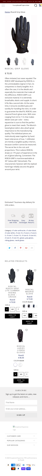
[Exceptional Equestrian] (21, 5)
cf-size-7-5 (17, 235)
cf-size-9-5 (15, 238)
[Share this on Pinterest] (20, 247)
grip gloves (29, 238)
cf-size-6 (26, 233)
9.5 (25, 314)
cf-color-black (31, 230)
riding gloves (9, 240)
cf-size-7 (10, 235)
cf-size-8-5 (32, 235)
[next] (35, 34)
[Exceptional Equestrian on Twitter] (14, 453)
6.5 (12, 308)
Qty (6, 178)
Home (7, 12)
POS (25, 458)
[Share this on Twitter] (9, 247)
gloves (22, 238)
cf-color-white (10, 233)
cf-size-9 (8, 238)
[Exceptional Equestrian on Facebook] (17, 453)
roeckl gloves (19, 240)
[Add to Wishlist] (17, 270)
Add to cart (12, 316)
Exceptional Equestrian (17, 458)
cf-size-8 (25, 235)
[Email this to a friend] (32, 247)
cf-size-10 (19, 233)
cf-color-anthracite (18, 230)
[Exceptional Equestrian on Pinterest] (21, 453)
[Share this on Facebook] (15, 247)
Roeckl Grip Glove (18, 12)
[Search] (35, 5)
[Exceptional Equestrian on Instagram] (24, 453)
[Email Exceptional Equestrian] (27, 453)
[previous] (7, 34)
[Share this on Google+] (26, 247)
